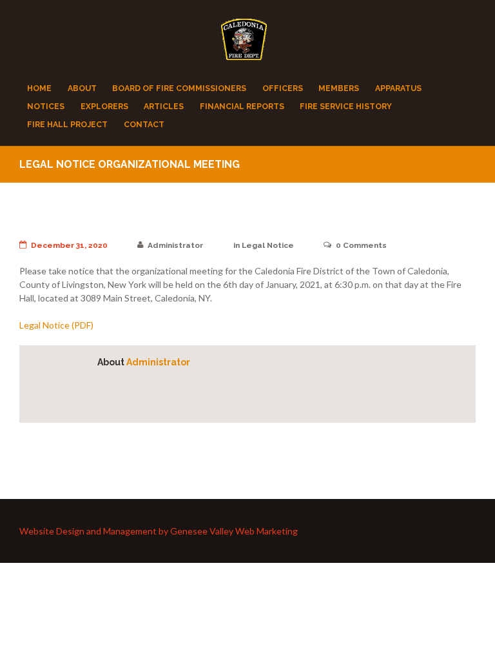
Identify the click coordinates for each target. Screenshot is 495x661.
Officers (282, 88)
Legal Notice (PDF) (56, 325)
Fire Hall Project (67, 124)
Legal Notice (268, 245)
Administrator (175, 245)
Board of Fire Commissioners (179, 88)
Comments (361, 245)
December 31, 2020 (69, 245)
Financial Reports (242, 106)
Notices (45, 106)
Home (39, 88)
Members (338, 88)
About (82, 88)
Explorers (104, 106)
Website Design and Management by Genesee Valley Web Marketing (158, 530)
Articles (164, 106)
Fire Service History (346, 106)
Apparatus (398, 88)
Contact (144, 124)
